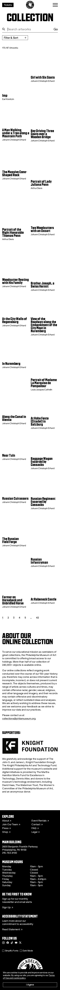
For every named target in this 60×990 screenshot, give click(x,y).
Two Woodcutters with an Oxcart (42, 229)
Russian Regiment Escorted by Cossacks (43, 501)
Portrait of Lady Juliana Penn (41, 183)
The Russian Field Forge (10, 540)
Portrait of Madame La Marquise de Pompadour (44, 383)
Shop (5, 832)
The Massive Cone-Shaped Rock (14, 174)
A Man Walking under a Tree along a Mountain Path (15, 133)
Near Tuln (8, 455)
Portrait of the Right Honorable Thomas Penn (13, 232)
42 (37, 617)
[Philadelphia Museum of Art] (30, 5)
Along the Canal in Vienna (14, 418)
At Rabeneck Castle (43, 599)
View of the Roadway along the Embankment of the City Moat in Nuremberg (44, 325)
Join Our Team (10, 824)
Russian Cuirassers (15, 498)
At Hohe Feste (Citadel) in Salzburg (40, 421)
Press (5, 828)
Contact (35, 824)
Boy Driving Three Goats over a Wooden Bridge (42, 134)
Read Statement (11, 929)
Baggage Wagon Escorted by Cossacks (42, 461)
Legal (34, 832)
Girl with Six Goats (43, 77)
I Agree (30, 984)
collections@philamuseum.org (18, 718)
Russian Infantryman (39, 561)
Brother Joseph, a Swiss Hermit (42, 285)
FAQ (33, 828)
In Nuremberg (11, 363)
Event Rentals (39, 821)
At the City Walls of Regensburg (14, 320)
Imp (4, 95)
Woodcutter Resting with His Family (15, 281)
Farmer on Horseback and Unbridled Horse (13, 600)
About (5, 821)
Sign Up (6, 907)
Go (56, 29)
